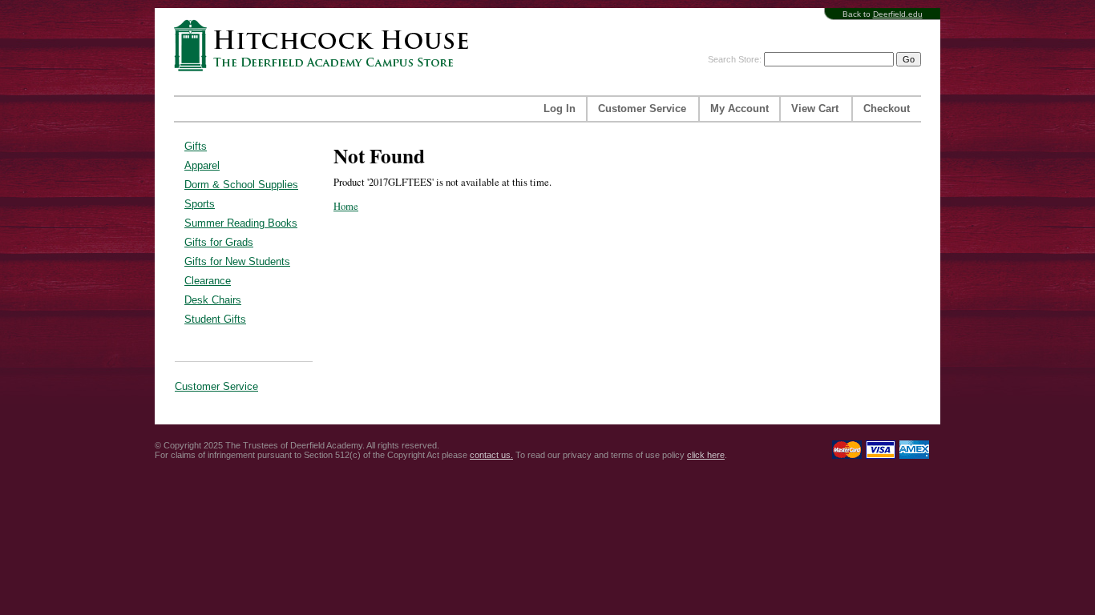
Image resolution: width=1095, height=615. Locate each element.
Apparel (202, 165)
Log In (559, 109)
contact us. (491, 455)
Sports (199, 204)
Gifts (195, 146)
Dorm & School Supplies (241, 185)
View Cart (814, 109)
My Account (739, 109)
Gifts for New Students (237, 261)
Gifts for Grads (218, 242)
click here (706, 455)
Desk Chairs (212, 300)
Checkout (886, 109)
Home (345, 206)
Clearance (207, 281)
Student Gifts (215, 319)
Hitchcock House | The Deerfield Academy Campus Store (326, 45)
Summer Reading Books (240, 223)
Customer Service (642, 109)
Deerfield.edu (898, 14)
